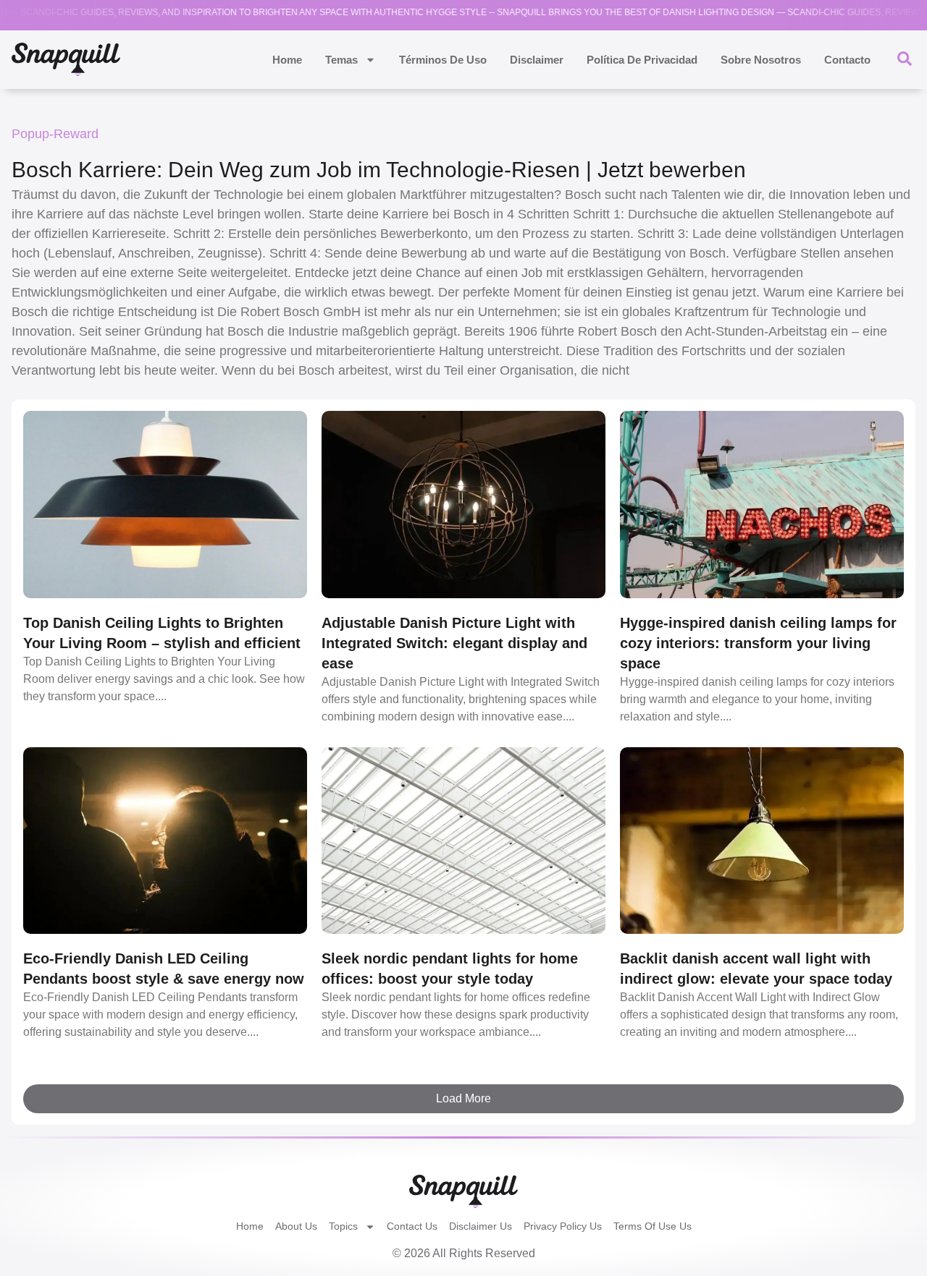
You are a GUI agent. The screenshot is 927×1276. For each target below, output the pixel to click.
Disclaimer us (480, 1226)
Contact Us (412, 1226)
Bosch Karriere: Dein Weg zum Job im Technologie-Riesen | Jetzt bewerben (379, 170)
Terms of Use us (652, 1226)
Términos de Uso (443, 60)
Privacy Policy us (563, 1226)
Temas (341, 60)
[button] (463, 1098)
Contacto (847, 60)
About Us (296, 1226)
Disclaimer (536, 60)
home (287, 60)
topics (343, 1226)
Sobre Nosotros (761, 60)
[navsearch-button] (904, 57)
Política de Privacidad (642, 60)
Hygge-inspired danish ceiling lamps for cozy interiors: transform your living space (758, 643)
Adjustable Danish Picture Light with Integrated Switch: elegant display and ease (454, 643)
